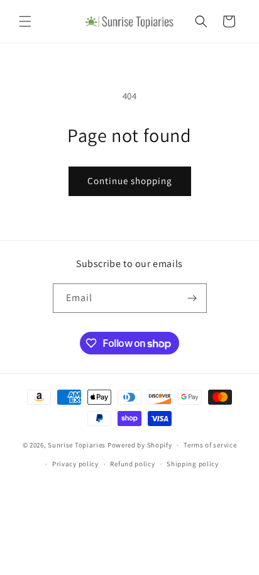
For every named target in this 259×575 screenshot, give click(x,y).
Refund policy (132, 463)
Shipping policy (193, 463)
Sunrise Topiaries (77, 445)
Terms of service (210, 445)
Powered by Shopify (139, 445)
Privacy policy (75, 463)
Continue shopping (129, 181)
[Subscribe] (192, 298)
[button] (25, 21)
